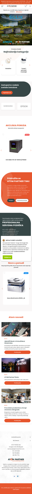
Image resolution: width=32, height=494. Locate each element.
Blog (5, 338)
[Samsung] (8, 106)
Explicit (17, 489)
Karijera (11, 200)
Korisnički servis (16, 437)
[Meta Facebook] (14, 476)
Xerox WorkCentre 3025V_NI (16, 298)
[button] (8, 43)
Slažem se (7, 257)
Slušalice (8, 68)
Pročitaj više (17, 352)
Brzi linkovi (16, 440)
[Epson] (24, 106)
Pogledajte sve (7, 92)
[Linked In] (17, 476)
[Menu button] (2, 6)
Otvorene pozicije (22, 200)
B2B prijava (19, 12)
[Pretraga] (30, 6)
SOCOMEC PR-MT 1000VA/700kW (16, 160)
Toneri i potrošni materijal (24, 70)
